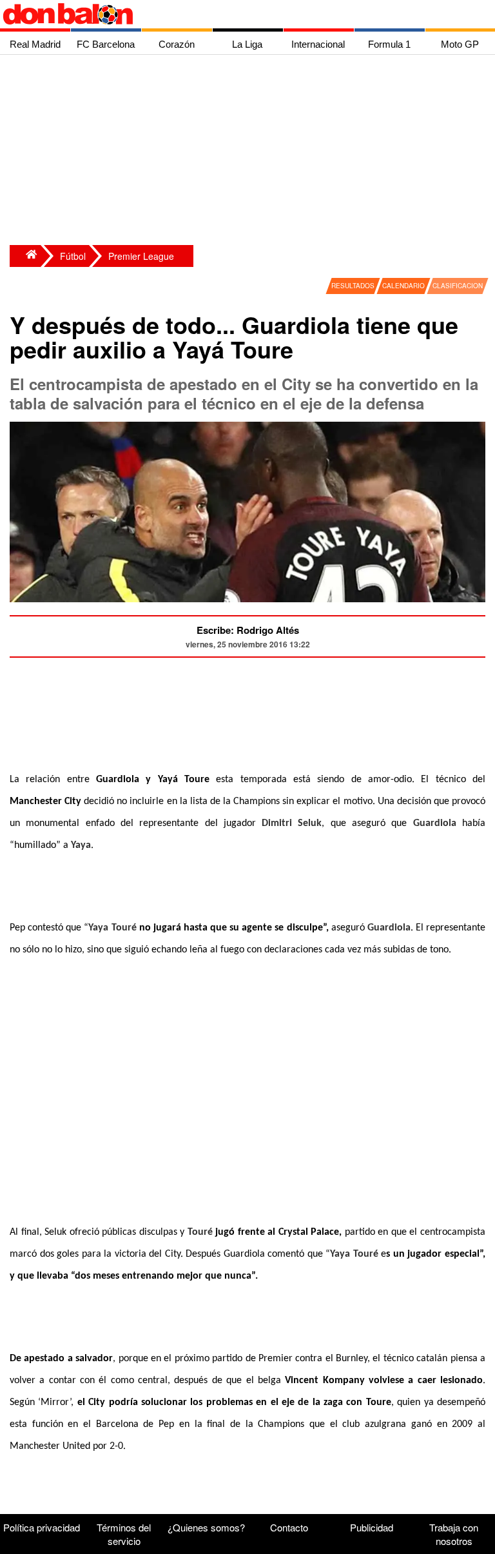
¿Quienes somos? (206, 1527)
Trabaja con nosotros (453, 1534)
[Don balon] (232, 14)
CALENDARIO (403, 285)
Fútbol (73, 256)
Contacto (289, 1527)
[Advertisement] (250, 151)
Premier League (141, 256)
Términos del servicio (124, 1534)
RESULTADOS (352, 285)
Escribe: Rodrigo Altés (248, 630)
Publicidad (371, 1527)
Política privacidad (41, 1527)
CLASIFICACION (457, 285)
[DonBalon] (25, 256)
